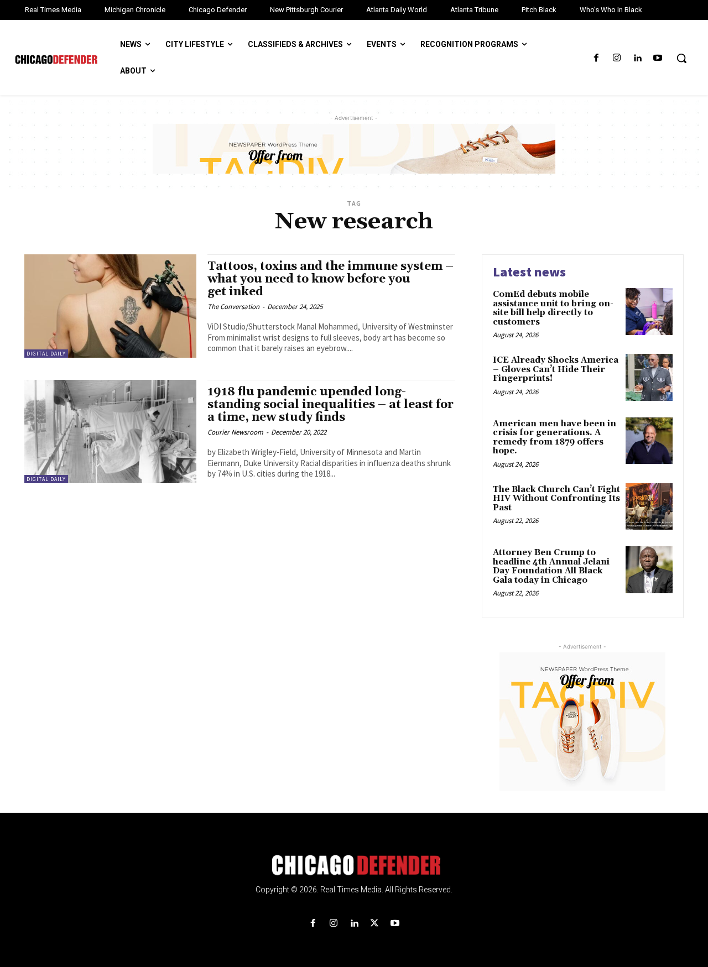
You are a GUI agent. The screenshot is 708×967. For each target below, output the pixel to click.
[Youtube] (657, 58)
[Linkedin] (637, 58)
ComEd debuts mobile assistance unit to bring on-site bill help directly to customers (553, 308)
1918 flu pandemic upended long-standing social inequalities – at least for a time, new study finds (330, 405)
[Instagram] (616, 58)
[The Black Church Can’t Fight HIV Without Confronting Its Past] (649, 506)
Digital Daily (46, 353)
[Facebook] (596, 58)
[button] (681, 58)
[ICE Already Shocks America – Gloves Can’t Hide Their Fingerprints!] (649, 377)
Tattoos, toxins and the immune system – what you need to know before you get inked (330, 279)
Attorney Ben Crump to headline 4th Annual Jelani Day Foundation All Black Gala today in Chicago (551, 566)
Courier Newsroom (235, 432)
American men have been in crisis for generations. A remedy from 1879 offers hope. (554, 438)
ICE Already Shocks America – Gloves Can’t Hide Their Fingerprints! (555, 369)
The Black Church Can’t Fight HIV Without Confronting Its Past (556, 498)
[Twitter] (374, 923)
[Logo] (354, 865)
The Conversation (233, 306)
